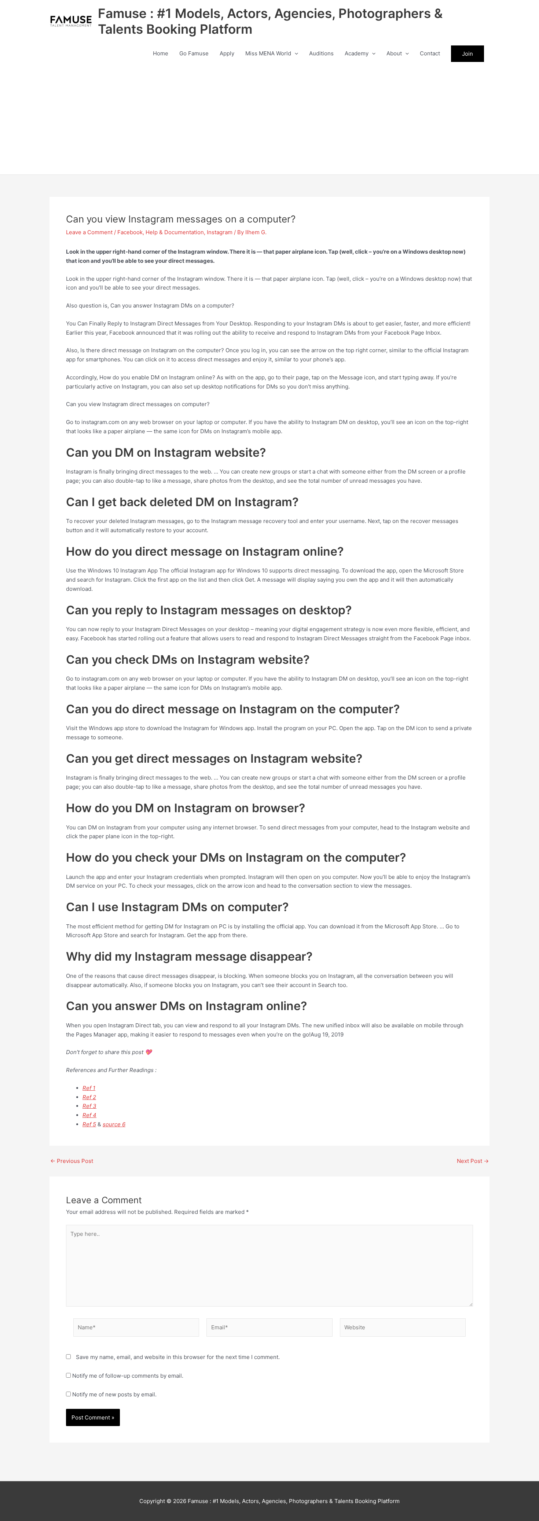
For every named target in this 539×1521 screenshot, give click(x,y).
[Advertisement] (269, 119)
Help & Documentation (175, 232)
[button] (294, 54)
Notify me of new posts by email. (114, 1394)
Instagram (219, 232)
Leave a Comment (89, 232)
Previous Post (71, 1161)
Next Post (473, 1161)
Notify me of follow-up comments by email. (127, 1375)
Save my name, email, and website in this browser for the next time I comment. (178, 1357)
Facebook (130, 232)
